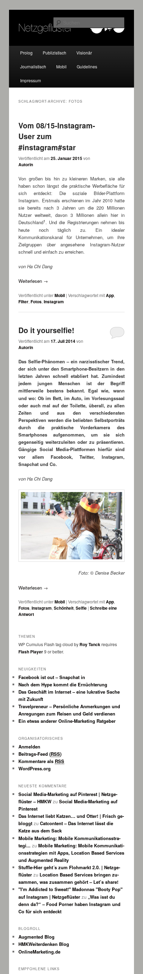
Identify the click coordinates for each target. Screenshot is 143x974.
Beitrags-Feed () (39, 754)
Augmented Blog (36, 936)
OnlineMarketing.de (39, 951)
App (110, 295)
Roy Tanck (89, 644)
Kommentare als (41, 761)
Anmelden (29, 746)
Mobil (61, 66)
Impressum (30, 80)
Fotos (36, 301)
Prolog (26, 53)
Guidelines (87, 66)
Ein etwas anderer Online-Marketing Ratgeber (67, 721)
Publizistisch (54, 53)
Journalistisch (33, 66)
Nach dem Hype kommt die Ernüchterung (62, 684)
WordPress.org (34, 768)
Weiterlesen (33, 281)
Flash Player (30, 652)
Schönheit (64, 608)
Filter (23, 301)
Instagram (54, 301)
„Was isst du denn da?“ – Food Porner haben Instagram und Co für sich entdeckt (69, 904)
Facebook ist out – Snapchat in (51, 677)
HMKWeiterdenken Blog (43, 944)
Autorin (25, 164)
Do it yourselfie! (46, 330)
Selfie (81, 608)
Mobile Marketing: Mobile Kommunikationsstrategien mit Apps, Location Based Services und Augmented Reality (71, 852)
